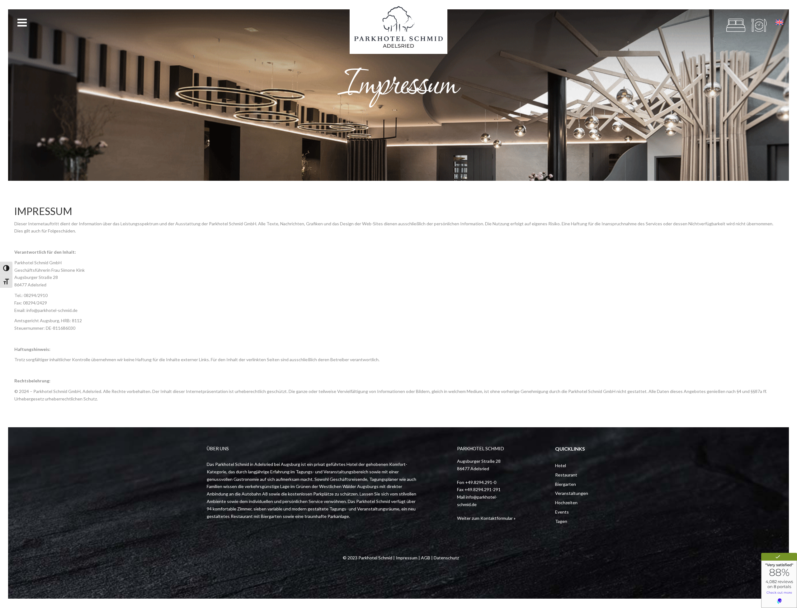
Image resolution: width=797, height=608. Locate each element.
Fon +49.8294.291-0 (476, 482)
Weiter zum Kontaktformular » (486, 518)
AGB (425, 557)
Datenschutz (446, 557)
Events (562, 512)
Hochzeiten (566, 502)
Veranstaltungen (571, 493)
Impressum (406, 557)
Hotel (560, 465)
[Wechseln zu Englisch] (779, 22)
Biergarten (565, 484)
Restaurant (566, 474)
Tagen (561, 521)
